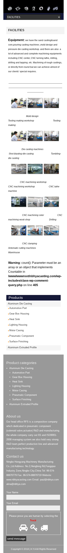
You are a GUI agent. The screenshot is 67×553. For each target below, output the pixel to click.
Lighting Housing (18, 324)
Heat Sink (14, 319)
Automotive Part (18, 308)
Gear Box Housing (19, 313)
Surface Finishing (18, 341)
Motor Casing (16, 330)
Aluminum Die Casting (20, 303)
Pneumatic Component (21, 336)
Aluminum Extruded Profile (22, 347)
